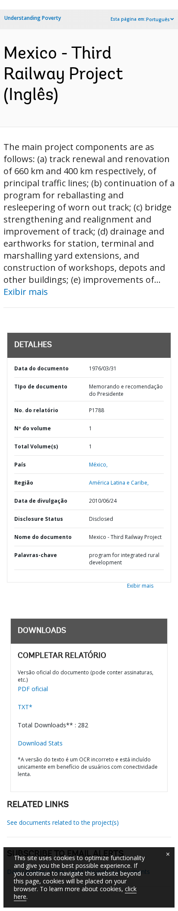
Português (158, 19)
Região (23, 482)
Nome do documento (43, 537)
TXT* (25, 707)
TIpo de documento (40, 386)
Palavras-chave (35, 555)
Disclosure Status (38, 519)
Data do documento (41, 368)
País (20, 464)
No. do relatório (36, 410)
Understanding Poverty (32, 18)
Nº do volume (32, 428)
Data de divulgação (40, 500)
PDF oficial (33, 689)
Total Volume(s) (36, 446)
